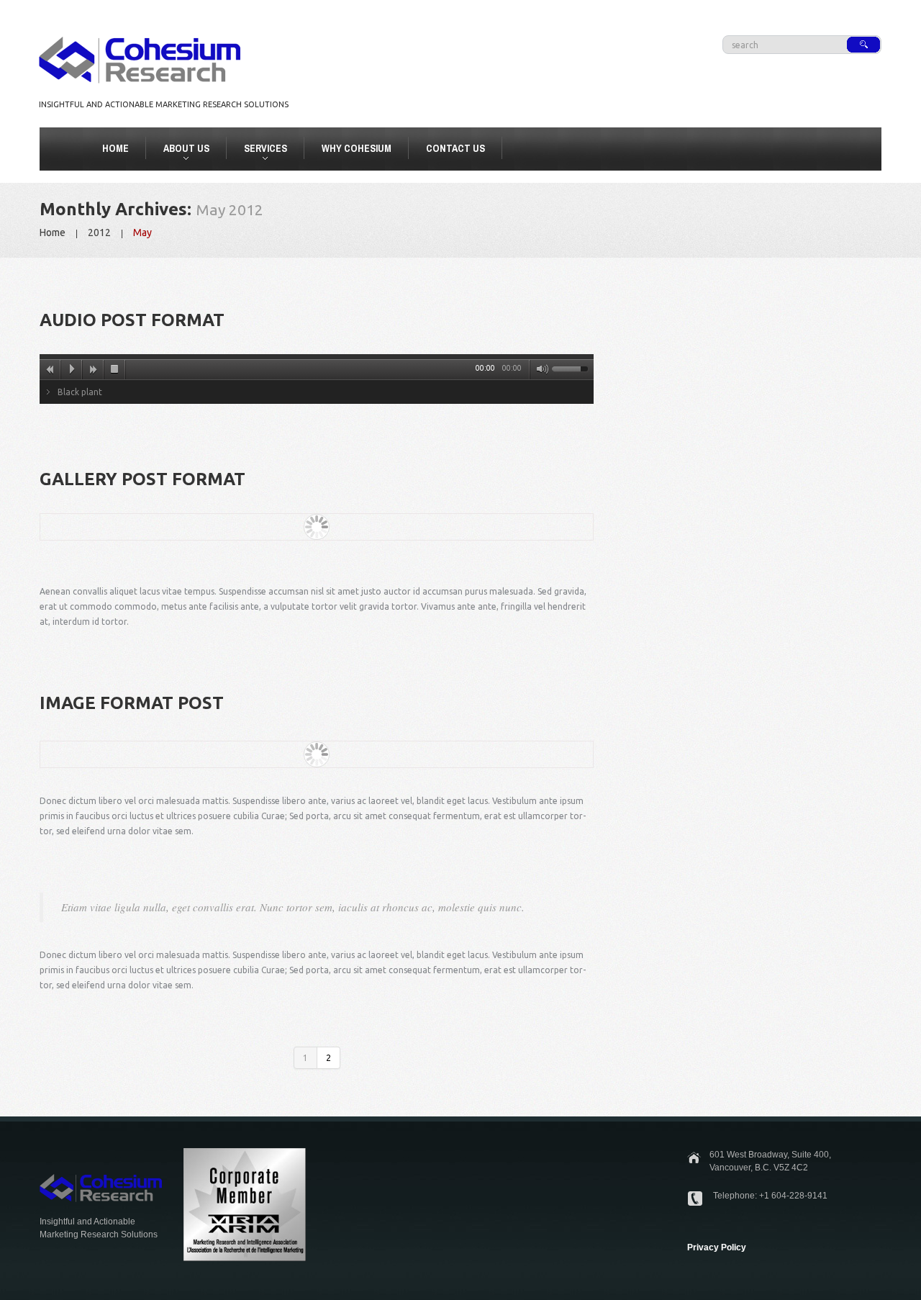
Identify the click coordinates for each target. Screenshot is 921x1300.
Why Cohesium (356, 148)
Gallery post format (142, 479)
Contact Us (455, 148)
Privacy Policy (716, 1247)
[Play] (72, 369)
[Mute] (539, 369)
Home (115, 148)
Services (259, 150)
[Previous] (50, 369)
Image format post (132, 703)
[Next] (93, 369)
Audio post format (132, 320)
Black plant (80, 392)
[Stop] (115, 369)
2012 (99, 232)
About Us (180, 150)
